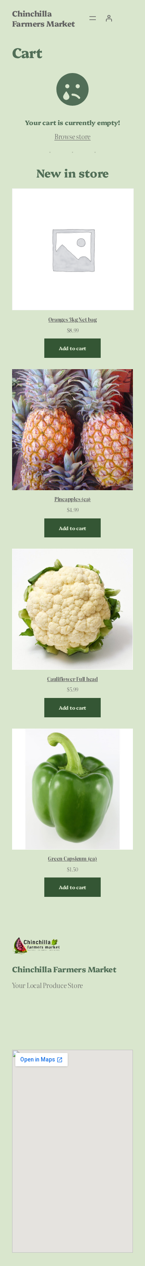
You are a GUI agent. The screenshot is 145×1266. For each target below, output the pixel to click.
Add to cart (72, 348)
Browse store (72, 136)
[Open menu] (92, 18)
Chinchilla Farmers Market (43, 18)
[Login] (109, 18)
